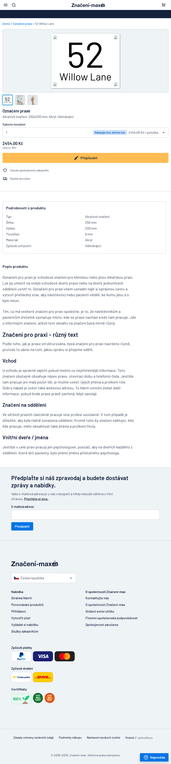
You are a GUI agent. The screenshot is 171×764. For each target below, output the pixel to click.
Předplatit (22, 526)
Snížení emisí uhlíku (100, 611)
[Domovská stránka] (85, 563)
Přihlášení (18, 611)
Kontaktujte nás (97, 598)
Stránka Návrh (21, 598)
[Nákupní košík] (163, 5)
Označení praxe (23, 23)
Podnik (129, 737)
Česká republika (32, 578)
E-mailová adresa (22, 506)
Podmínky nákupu (70, 737)
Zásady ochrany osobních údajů (33, 737)
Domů (6, 23)
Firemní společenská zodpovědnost (112, 618)
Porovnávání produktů (27, 605)
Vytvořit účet (20, 618)
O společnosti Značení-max (105, 605)
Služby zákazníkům (24, 631)
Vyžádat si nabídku (24, 625)
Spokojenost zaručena (102, 625)
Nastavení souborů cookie (103, 737)
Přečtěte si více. (36, 499)
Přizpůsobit (88, 158)
